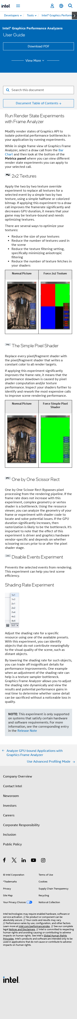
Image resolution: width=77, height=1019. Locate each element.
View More (33, 61)
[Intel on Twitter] (14, 861)
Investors (9, 806)
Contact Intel (12, 786)
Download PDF (38, 46)
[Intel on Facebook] (4, 861)
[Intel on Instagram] (43, 861)
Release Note (27, 731)
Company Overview (17, 776)
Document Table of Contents (37, 103)
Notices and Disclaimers (22, 929)
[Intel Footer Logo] (11, 979)
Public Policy (12, 844)
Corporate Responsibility (21, 825)
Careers (8, 815)
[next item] (74, 15)
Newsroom (11, 796)
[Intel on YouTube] (34, 861)
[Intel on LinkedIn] (24, 861)
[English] (61, 6)
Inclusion (9, 835)
